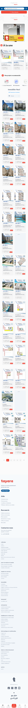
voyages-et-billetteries (5, 663)
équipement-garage (4, 547)
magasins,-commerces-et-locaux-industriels (9, 587)
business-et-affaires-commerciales (7, 610)
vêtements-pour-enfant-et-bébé (7, 627)
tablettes (2, 646)
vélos (2, 660)
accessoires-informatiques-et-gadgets (8, 642)
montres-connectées (5, 636)
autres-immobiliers (4, 593)
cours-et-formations (5, 575)
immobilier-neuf (4, 601)
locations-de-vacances (5, 589)
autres (2, 667)
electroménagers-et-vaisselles (6, 566)
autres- (2, 669)
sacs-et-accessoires (4, 624)
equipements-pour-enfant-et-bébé (7, 617)
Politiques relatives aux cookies (7, 504)
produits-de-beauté (4, 620)
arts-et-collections (4, 655)
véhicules (3, 542)
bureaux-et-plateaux (4, 592)
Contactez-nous (4, 499)
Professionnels (4, 501)
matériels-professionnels (5, 607)
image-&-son (3, 633)
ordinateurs (3, 634)
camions (2, 558)
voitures (2, 545)
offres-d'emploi (4, 576)
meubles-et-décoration (5, 567)
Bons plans (3, 522)
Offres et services (5, 520)
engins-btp (3, 553)
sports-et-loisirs (4, 653)
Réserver (20, 37)
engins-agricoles (4, 550)
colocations (3, 584)
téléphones (3, 641)
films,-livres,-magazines (5, 658)
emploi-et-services (6, 571)
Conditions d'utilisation (6, 503)
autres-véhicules (4, 552)
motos (2, 544)
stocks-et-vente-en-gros (5, 611)
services (2, 578)
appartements (3, 590)
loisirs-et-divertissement (7, 650)
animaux (2, 656)
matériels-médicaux (4, 608)
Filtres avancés (4, 516)
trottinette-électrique (5, 651)
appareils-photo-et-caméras (6, 638)
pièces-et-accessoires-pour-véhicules (8, 557)
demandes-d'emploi (4, 573)
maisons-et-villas (4, 585)
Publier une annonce (5, 513)
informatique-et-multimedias (8, 631)
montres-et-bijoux (4, 619)
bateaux (2, 555)
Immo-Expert (5, 490)
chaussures (3, 625)
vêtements (3, 622)
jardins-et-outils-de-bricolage (6, 564)
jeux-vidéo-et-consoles (5, 644)
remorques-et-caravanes (5, 549)
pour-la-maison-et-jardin (7, 562)
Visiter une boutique (5, 515)
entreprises (4, 605)
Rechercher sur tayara (5, 518)
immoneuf (3, 599)
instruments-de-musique (5, 661)
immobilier (4, 582)
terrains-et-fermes (4, 595)
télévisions (3, 639)
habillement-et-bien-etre (7, 615)
